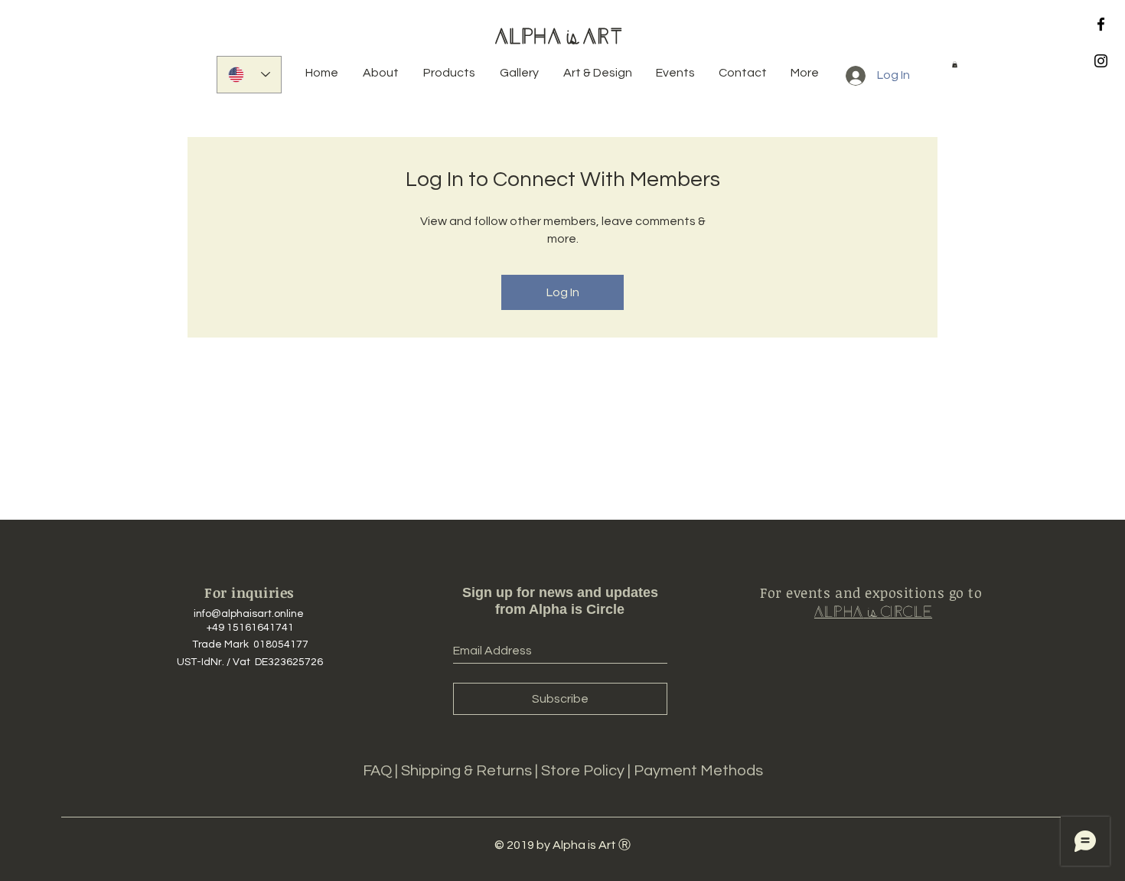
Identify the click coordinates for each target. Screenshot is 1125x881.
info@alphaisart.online (249, 614)
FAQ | (382, 770)
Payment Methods (698, 770)
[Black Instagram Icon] (1101, 61)
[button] (954, 64)
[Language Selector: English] (249, 74)
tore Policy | (592, 770)
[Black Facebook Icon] (1101, 24)
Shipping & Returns (468, 770)
